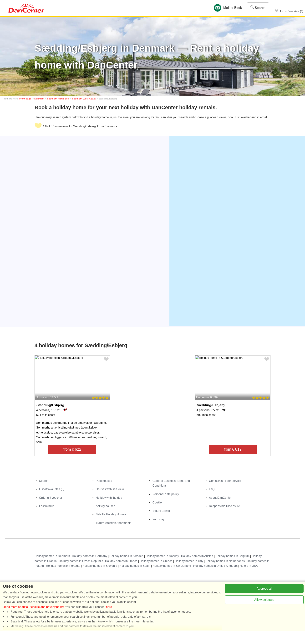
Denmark (39, 98)
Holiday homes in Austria (197, 556)
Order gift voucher (50, 497)
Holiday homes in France (121, 561)
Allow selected (264, 599)
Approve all (264, 588)
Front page (25, 98)
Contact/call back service (225, 481)
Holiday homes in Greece (156, 561)
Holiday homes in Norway (162, 556)
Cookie (157, 502)
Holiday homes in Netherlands (225, 561)
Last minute (46, 506)
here (109, 607)
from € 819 (233, 449)
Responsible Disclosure (224, 506)
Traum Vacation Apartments (113, 523)
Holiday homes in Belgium (232, 556)
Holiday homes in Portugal (63, 565)
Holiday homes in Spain (134, 565)
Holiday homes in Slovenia (99, 565)
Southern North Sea (58, 98)
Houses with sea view (110, 489)
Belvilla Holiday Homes (111, 514)
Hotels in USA (249, 565)
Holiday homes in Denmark (52, 556)
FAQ (211, 489)
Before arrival (161, 511)
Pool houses (104, 481)
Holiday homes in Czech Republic (81, 561)
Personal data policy (165, 494)
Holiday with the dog (109, 497)
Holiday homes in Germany (89, 556)
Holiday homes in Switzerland (171, 565)
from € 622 (72, 449)
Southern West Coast (84, 98)
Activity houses (105, 506)
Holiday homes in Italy (189, 561)
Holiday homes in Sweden (126, 556)
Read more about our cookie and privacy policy (33, 607)
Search (259, 8)
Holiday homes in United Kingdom (215, 565)
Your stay (158, 519)
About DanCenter (220, 497)
